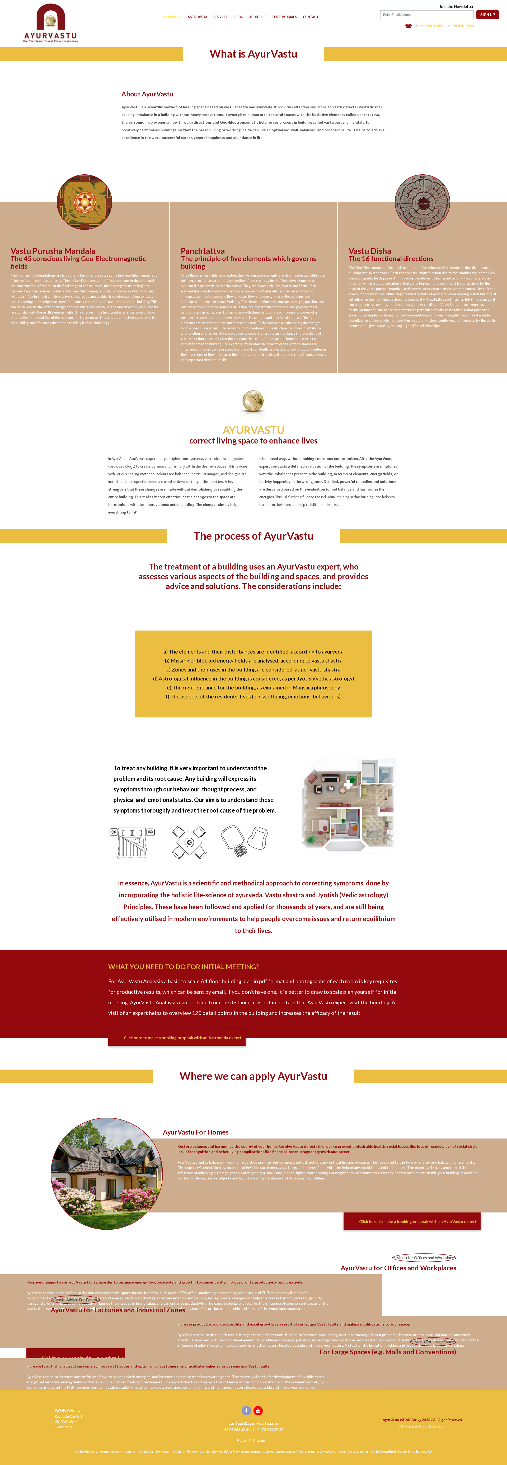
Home (242, 1440)
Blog (238, 16)
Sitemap (259, 1440)
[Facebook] (247, 1410)
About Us (257, 16)
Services (220, 16)
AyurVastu (172, 16)
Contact (311, 16)
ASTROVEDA (197, 16)
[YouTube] (259, 1410)
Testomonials (284, 16)
